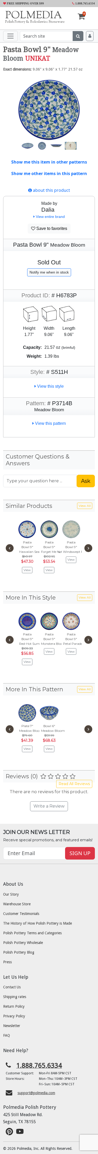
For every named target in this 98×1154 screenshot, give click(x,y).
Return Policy (14, 1006)
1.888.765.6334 (84, 3)
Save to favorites (51, 228)
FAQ (6, 1035)
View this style (50, 386)
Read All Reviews (74, 783)
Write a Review (49, 806)
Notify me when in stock (49, 272)
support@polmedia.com (36, 1093)
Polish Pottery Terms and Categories (32, 933)
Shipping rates (14, 997)
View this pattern (50, 423)
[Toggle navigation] (10, 36)
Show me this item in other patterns (49, 162)
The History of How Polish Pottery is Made (37, 923)
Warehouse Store (17, 904)
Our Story (11, 894)
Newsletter (11, 1026)
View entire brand (50, 216)
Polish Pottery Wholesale (23, 943)
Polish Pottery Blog (18, 952)
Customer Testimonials (21, 914)
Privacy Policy (14, 1016)
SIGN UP (80, 853)
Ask (85, 481)
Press (7, 962)
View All (85, 506)
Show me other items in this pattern (49, 173)
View (27, 570)
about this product (51, 190)
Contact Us (12, 987)
